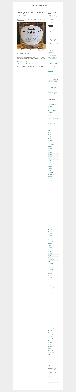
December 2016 (50, 332)
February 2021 (50, 237)
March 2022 (50, 213)
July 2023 (49, 182)
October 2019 (50, 267)
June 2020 (50, 253)
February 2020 (50, 259)
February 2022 (50, 215)
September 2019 (50, 269)
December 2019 (50, 263)
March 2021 (50, 235)
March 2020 (50, 257)
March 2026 (50, 140)
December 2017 (50, 308)
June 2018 (49, 297)
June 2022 (50, 207)
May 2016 (49, 346)
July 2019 (49, 273)
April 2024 (50, 170)
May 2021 (49, 233)
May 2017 (49, 322)
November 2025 (50, 146)
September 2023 (50, 178)
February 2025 (50, 156)
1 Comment (24, 15)
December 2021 (50, 219)
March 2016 (50, 350)
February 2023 (50, 192)
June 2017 (49, 320)
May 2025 (49, 154)
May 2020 (49, 255)
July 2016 (49, 342)
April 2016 (49, 348)
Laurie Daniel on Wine (38, 5)
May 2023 (49, 186)
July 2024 (49, 166)
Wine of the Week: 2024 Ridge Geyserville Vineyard (53, 118)
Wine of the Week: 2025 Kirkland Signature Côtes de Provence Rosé (31, 13)
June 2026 (50, 134)
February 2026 (50, 142)
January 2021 (50, 239)
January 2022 (50, 217)
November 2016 (50, 334)
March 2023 (50, 190)
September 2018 (50, 291)
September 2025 (50, 148)
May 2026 (49, 136)
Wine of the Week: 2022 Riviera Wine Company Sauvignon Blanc (53, 114)
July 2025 (49, 152)
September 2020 (51, 247)
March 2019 (50, 281)
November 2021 (50, 221)
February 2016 (50, 352)
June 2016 (49, 344)
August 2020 (50, 249)
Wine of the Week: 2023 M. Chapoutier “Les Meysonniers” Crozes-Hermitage (53, 92)
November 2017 (50, 310)
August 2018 (50, 293)
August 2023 (50, 180)
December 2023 (50, 174)
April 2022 (50, 211)
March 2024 (50, 172)
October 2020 (50, 245)
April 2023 (50, 188)
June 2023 (50, 184)
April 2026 (50, 138)
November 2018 (50, 289)
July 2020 (49, 251)
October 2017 (50, 312)
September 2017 (50, 314)
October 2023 (50, 176)
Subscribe (50, 25)
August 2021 (50, 227)
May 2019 (49, 277)
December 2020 (50, 241)
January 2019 (50, 285)
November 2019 (50, 265)
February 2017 (50, 328)
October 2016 (50, 336)
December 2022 (50, 196)
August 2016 (50, 340)
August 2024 (50, 164)
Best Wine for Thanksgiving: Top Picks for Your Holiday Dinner (53, 123)
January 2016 (50, 354)
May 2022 (49, 209)
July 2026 (49, 132)
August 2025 (50, 150)
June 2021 (49, 231)
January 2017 (50, 330)
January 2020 (50, 261)
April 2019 (49, 279)
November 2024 (50, 158)
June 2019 (49, 275)
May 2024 (49, 168)
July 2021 (49, 229)
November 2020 (50, 243)
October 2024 (50, 160)
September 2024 (50, 162)
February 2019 (50, 283)
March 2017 (50, 326)
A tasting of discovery (51, 71)
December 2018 (50, 287)
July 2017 (49, 318)
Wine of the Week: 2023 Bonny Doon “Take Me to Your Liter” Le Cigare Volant (53, 86)
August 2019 (50, 271)
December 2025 (50, 144)
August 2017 (50, 316)
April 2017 (49, 324)
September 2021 (50, 225)
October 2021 (50, 223)
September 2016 (50, 338)
